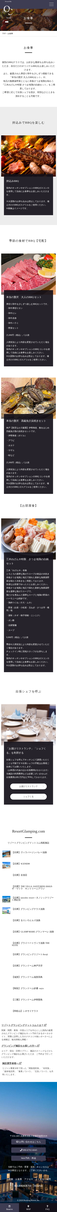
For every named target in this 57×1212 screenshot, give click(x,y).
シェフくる (28, 797)
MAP (28, 1209)
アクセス (28, 1179)
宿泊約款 (38, 1186)
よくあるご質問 (43, 1179)
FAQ (47, 1209)
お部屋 (9, 1179)
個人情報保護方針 (23, 1186)
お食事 (18, 1179)
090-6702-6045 (29, 1150)
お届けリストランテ (28, 786)
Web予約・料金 (28, 1158)
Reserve (9, 1209)
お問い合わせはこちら (29, 1142)
